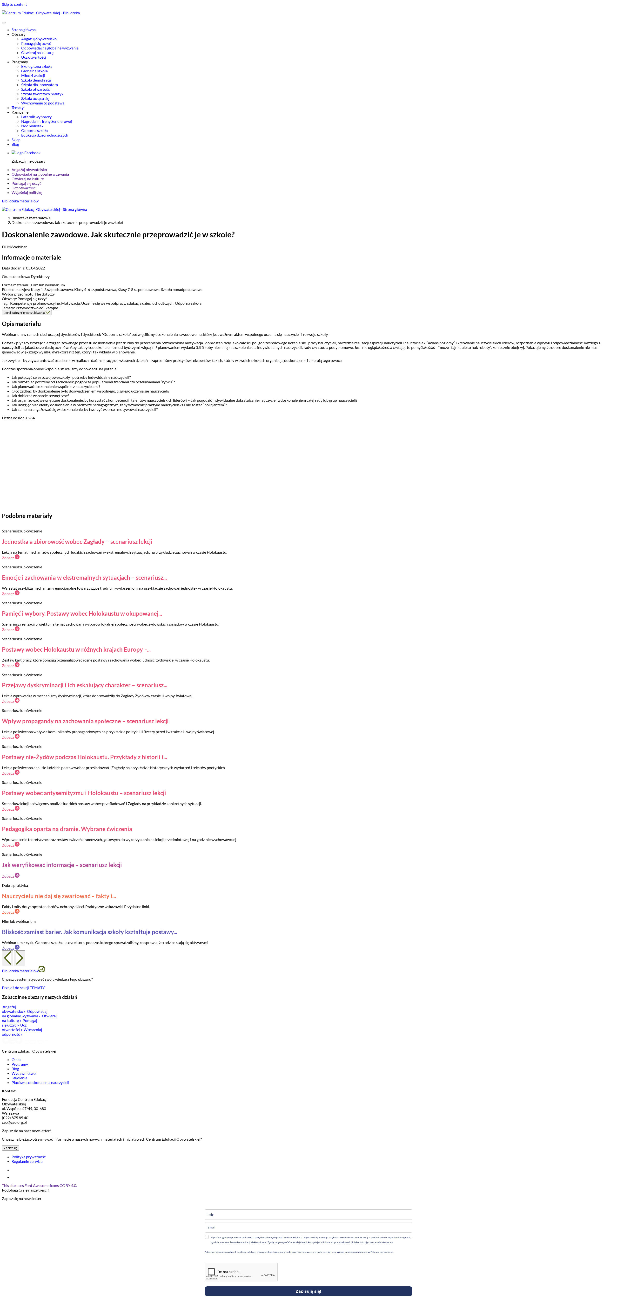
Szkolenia (19, 1077)
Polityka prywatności (29, 1156)
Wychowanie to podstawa (42, 103)
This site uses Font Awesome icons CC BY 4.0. (39, 1185)
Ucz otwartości (33, 57)
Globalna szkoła (34, 71)
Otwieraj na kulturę (37, 52)
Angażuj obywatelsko (39, 38)
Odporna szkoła (34, 130)
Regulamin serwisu (27, 1161)
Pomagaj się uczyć (36, 43)
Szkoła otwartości (36, 89)
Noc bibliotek (32, 126)
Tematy (18, 107)
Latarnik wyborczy (36, 116)
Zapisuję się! (308, 1291)
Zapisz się (10, 1148)
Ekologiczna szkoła (36, 66)
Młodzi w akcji (33, 75)
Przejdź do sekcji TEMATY (23, 987)
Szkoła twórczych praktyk (42, 93)
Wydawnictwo (24, 1073)
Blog (15, 144)
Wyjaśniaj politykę (27, 192)
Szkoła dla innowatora (39, 84)
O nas (16, 1059)
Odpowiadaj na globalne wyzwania (50, 48)
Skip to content (14, 4)
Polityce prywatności (381, 1251)
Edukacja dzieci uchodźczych (44, 135)
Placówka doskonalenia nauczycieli (40, 1082)
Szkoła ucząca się (35, 98)
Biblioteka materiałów (20, 201)
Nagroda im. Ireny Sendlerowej (46, 121)
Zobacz (8, 557)
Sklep (16, 139)
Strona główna (24, 29)
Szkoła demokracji (36, 80)
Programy (20, 1064)
